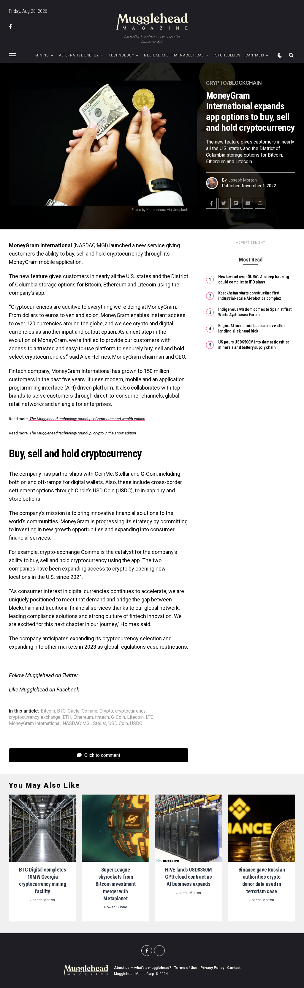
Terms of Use (185, 968)
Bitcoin (48, 711)
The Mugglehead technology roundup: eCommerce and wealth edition (86, 419)
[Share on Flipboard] (235, 203)
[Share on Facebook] (211, 203)
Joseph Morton (242, 180)
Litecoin (135, 717)
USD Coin (118, 723)
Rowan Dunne (115, 907)
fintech (102, 717)
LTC (149, 717)
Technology (121, 55)
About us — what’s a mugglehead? (142, 968)
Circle (74, 711)
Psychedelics (227, 55)
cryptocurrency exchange (35, 717)
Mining (42, 55)
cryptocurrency (130, 711)
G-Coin (118, 717)
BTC (61, 711)
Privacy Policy (212, 968)
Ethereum (83, 717)
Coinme (89, 711)
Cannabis (255, 55)
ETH (67, 717)
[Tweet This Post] (223, 203)
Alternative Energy (79, 55)
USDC (136, 723)
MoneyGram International (35, 723)
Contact (233, 968)
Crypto (106, 711)
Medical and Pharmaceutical (174, 55)
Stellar (99, 723)
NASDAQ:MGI (77, 723)
